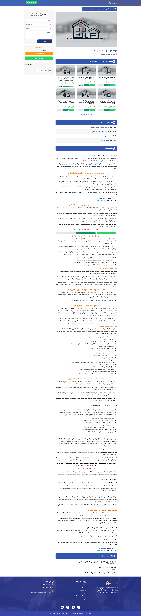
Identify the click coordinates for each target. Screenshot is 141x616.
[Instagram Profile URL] (67, 607)
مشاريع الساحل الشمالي (103, 9)
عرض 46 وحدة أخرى (86, 114)
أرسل (44, 41)
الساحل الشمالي (94, 164)
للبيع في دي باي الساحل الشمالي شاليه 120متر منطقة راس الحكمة (87, 102)
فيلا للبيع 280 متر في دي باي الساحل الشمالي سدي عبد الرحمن (108, 102)
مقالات (84, 584)
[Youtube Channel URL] (62, 607)
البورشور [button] (101, 85)
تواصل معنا (83, 590)
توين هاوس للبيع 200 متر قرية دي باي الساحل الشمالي (107, 78)
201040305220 (39, 58)
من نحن (84, 587)
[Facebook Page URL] (78, 607)
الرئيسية (59, 3)
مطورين (41, 3)
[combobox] (50, 24)
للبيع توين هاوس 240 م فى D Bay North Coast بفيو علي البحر (66, 102)
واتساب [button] (113, 85)
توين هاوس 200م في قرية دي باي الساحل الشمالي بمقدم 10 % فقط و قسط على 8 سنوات (66, 78)
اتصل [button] (107, 85)
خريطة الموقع (82, 599)
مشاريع (52, 3)
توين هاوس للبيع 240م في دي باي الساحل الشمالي (86, 78)
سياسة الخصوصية (81, 596)
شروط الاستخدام (81, 593)
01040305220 (32, 3)
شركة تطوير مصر (106, 136)
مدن (47, 3)
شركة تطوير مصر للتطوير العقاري (103, 239)
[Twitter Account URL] (73, 607)
